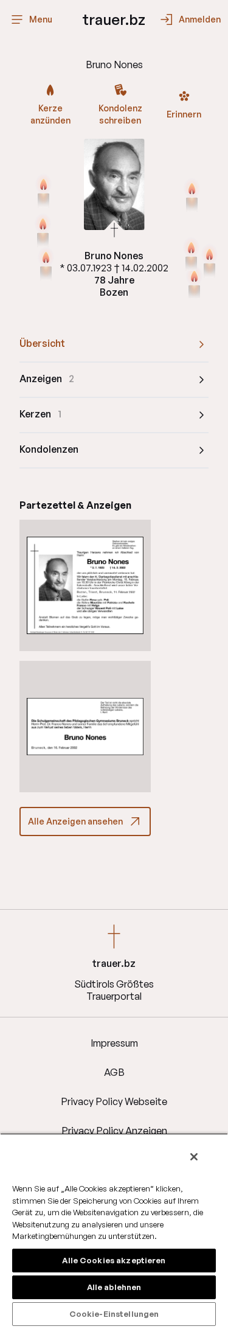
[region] (114, 1231)
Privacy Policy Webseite (114, 1101)
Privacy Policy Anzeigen (114, 1131)
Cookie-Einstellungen (114, 1314)
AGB (114, 1072)
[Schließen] (194, 1156)
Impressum (114, 1043)
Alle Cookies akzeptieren (113, 1260)
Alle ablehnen (114, 1287)
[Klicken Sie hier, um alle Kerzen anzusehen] (43, 231)
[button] (85, 585)
